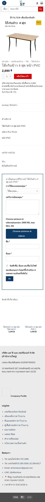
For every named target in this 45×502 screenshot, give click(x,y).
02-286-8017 (35, 463)
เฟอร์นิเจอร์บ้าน (17, 61)
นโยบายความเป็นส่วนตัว (15, 443)
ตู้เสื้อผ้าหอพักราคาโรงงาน (16, 425)
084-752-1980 (22, 459)
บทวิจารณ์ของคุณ (14, 197)
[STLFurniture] (22, 3)
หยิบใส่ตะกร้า (23, 76)
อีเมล (9, 254)
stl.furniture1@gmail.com (22, 468)
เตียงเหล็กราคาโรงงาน (14, 416)
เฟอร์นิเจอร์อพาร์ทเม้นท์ (15, 412)
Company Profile (19, 396)
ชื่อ (8, 242)
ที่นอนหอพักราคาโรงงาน (15, 421)
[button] (4, 3)
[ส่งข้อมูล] (40, 9)
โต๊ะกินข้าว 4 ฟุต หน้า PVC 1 (33, 328)
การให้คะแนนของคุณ (16, 186)
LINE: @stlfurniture (12, 472)
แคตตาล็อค (9, 434)
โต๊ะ (27, 61)
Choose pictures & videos (22, 233)
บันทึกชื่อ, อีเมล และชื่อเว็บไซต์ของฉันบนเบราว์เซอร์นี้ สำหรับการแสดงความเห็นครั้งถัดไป (21, 269)
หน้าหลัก (5, 61)
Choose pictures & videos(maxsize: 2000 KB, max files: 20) (20, 222)
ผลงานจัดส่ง (9, 430)
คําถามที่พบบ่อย (11, 439)
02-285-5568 (22, 463)
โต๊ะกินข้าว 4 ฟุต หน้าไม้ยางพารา (11, 328)
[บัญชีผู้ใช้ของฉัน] (37, 3)
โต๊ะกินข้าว (35, 61)
